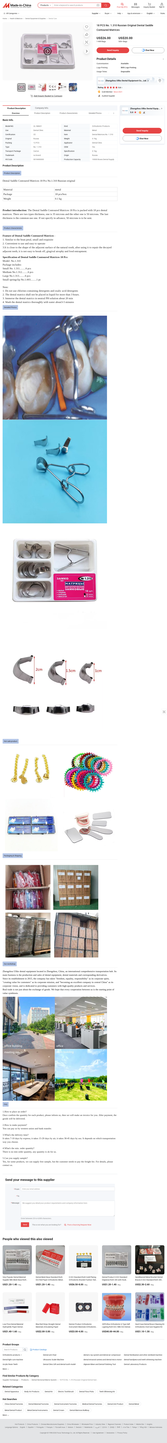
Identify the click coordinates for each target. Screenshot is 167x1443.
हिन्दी (118, 1427)
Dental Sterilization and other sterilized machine (143, 1355)
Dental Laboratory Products (135, 1364)
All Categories (11, 13)
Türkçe (134, 1427)
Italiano (70, 1427)
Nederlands (88, 1427)
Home (5, 18)
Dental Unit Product (115, 1404)
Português (40, 1427)
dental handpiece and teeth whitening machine (143, 1359)
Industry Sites (100, 1424)
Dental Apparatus (12, 1391)
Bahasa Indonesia (156, 1427)
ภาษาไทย (126, 1427)
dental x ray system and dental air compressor (102, 1355)
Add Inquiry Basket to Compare (48, 95)
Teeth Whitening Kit (107, 1391)
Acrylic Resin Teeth (10, 1364)
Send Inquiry (113, 50)
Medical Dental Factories (92, 1404)
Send (25, 1224)
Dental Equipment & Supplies (35, 18)
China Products (32, 1424)
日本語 (112, 1427)
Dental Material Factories (38, 1404)
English (22, 1427)
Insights (149, 1424)
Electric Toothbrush (66, 1391)
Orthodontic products (11, 1355)
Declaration (110, 1433)
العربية (97, 1427)
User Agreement (98, 1433)
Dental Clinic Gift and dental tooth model (59, 1364)
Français (49, 1427)
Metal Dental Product (13, 1410)
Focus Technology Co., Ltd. (66, 1433)
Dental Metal (134, 1404)
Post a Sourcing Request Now (77, 1224)
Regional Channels (114, 1424)
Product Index (128, 1424)
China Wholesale (73, 1424)
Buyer (107, 13)
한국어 (104, 1427)
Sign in (161, 7)
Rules (162, 13)
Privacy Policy (122, 1433)
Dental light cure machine (13, 1359)
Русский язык (60, 1427)
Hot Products (19, 1424)
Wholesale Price (87, 1424)
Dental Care (53, 18)
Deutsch (79, 1427)
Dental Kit (49, 1391)
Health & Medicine (16, 18)
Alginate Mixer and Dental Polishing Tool (100, 1364)
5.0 (132, 112)
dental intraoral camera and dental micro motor (103, 1359)
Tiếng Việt (143, 1427)
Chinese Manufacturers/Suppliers (52, 1424)
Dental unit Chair (49, 1355)
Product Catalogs (39, 1349)
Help (119, 13)
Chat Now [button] (149, 50)
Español (31, 1427)
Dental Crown (58, 1410)
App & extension (133, 13)
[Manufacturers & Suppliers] (17, 5)
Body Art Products (31, 1391)
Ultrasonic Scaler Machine (53, 1359)
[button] (109, 113)
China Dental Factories (14, 1404)
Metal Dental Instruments (37, 1410)
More (5, 1415)
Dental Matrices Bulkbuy (79, 1410)
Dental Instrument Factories (65, 1404)
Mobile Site (140, 1424)
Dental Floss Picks (86, 1391)
